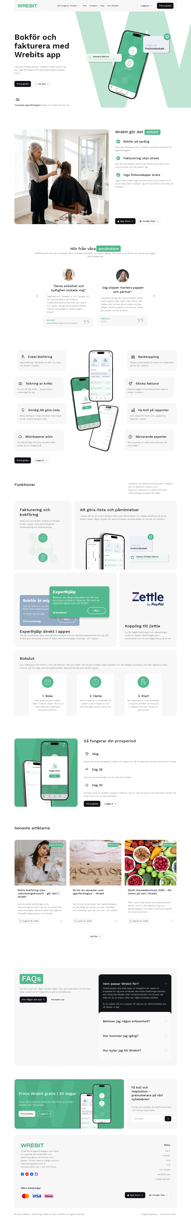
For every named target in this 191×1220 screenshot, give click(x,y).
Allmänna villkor (168, 1214)
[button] (68, 5)
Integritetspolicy (149, 1214)
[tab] (135, 995)
